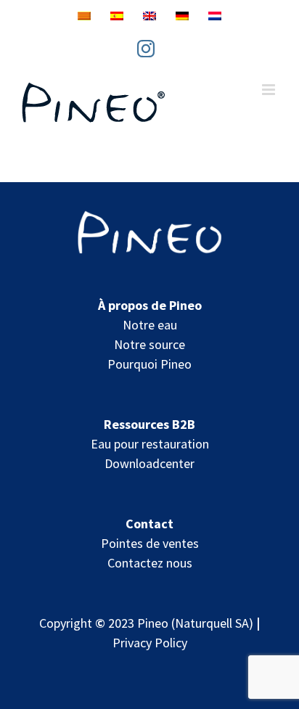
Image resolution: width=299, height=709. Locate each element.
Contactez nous (149, 562)
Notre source (149, 344)
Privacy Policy (149, 642)
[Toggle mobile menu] (269, 89)
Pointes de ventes (150, 543)
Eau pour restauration (150, 443)
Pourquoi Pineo (149, 364)
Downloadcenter (149, 463)
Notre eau (150, 324)
